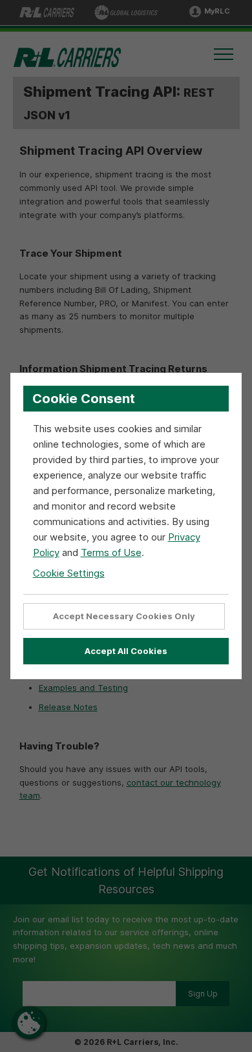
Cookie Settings (69, 573)
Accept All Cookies (126, 651)
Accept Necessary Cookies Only (124, 616)
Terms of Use (111, 552)
